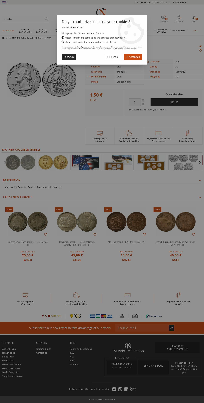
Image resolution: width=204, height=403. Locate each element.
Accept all (134, 57)
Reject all (113, 57)
